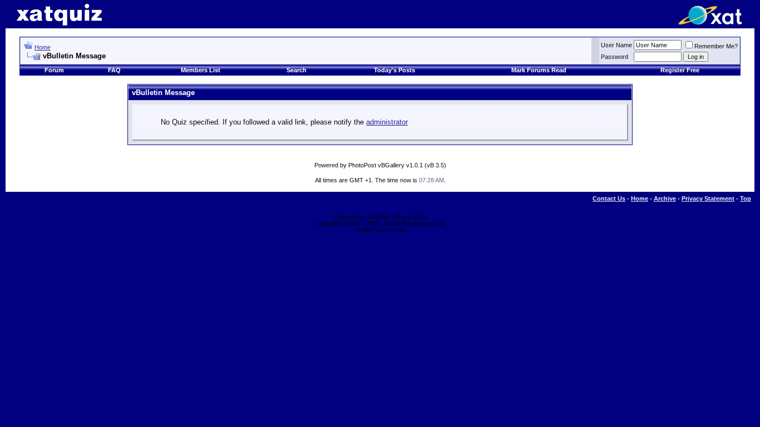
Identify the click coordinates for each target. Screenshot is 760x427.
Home (42, 47)
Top (745, 198)
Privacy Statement (708, 198)
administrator (387, 122)
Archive (665, 198)
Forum (54, 70)
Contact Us (609, 198)
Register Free (679, 70)
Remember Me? (716, 46)
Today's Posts (394, 70)
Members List (200, 70)
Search (297, 70)
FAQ (114, 70)
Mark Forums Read (538, 70)
